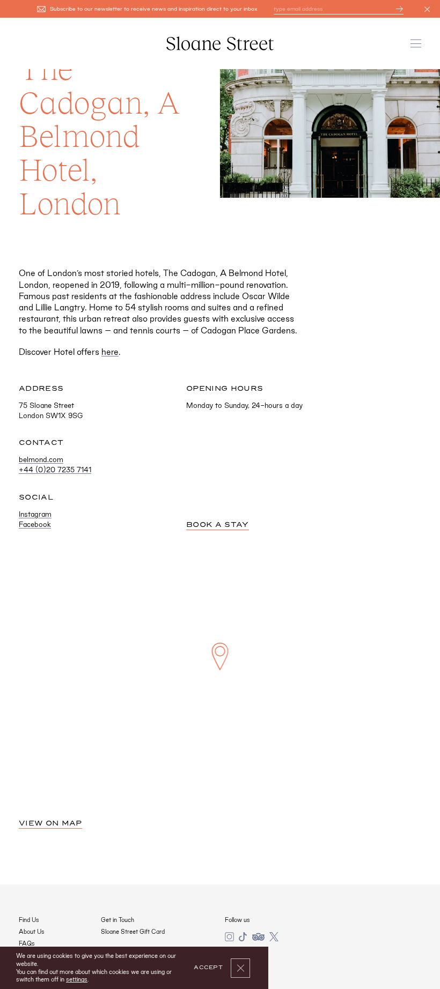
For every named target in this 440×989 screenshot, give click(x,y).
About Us (32, 931)
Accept (208, 967)
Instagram (35, 514)
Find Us (29, 920)
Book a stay (217, 524)
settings (76, 979)
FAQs (27, 943)
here (110, 351)
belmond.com (41, 459)
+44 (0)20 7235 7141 (55, 469)
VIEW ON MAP (50, 823)
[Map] (220, 677)
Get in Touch (117, 920)
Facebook (35, 524)
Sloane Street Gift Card (133, 931)
